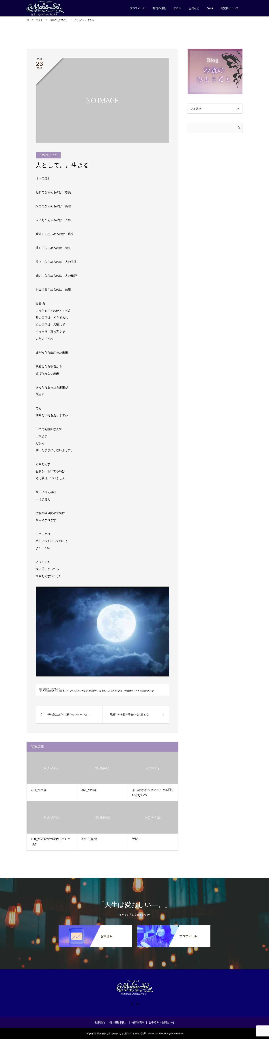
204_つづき (38, 789)
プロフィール (137, 8)
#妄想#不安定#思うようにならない (106, 691)
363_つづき (89, 789)
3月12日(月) (89, 838)
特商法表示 (138, 1022)
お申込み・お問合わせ (161, 1022)
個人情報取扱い (118, 1022)
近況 (135, 838)
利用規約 (100, 1022)
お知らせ (194, 8)
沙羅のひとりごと (48, 155)
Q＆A (210, 8)
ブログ (177, 8)
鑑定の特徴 (159, 8)
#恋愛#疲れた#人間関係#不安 (139, 691)
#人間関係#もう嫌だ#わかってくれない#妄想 (65, 691)
